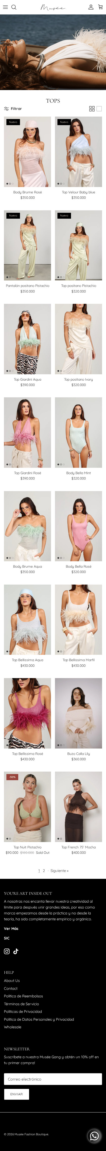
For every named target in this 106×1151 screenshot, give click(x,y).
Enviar (16, 1094)
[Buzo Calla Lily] (78, 713)
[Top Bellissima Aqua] (27, 620)
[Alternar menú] (5, 7)
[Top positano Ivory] (78, 339)
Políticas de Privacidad (23, 1011)
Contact (11, 988)
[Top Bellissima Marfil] (78, 620)
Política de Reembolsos (23, 996)
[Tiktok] (16, 951)
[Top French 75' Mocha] (78, 807)
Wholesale (12, 1027)
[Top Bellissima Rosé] (27, 713)
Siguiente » (60, 870)
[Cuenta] (89, 7)
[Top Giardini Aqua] (27, 339)
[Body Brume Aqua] (27, 526)
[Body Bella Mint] (78, 432)
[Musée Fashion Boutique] (53, 7)
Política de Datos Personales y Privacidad (39, 1019)
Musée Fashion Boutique (31, 1134)
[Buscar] (16, 7)
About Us (12, 980)
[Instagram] (7, 951)
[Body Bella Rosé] (78, 526)
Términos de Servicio (21, 1004)
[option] (53, 52)
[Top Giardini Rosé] (27, 432)
